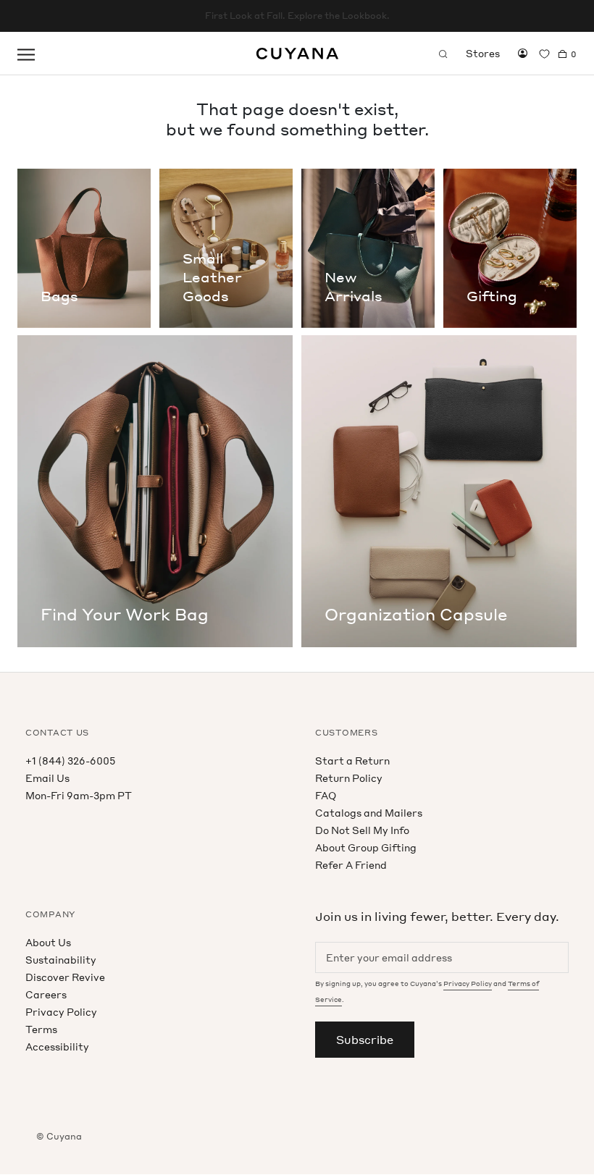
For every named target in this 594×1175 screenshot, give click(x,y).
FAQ (325, 795)
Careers (46, 994)
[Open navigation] (26, 53)
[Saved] (544, 54)
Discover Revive (65, 977)
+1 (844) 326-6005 (70, 760)
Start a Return (352, 760)
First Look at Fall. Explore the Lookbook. (297, 15)
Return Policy (348, 778)
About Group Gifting (366, 847)
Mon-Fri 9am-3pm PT (78, 795)
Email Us (47, 778)
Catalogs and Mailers (368, 813)
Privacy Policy (61, 1012)
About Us (48, 942)
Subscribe (364, 1039)
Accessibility (57, 1046)
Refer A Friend (351, 865)
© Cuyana (59, 1136)
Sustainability (60, 959)
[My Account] (522, 53)
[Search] (443, 53)
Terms (41, 1029)
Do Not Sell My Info (362, 830)
